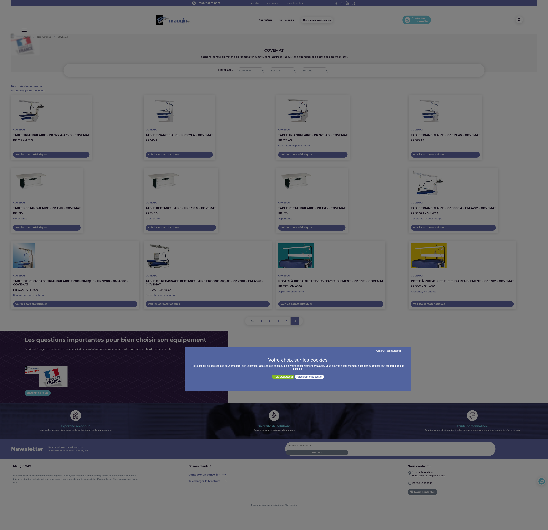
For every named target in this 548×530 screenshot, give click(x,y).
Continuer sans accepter (388, 351)
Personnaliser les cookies (309, 377)
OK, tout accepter (284, 377)
